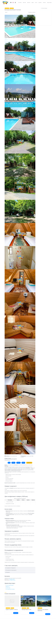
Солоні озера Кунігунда (9, 585)
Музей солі (7, 586)
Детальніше (48, 614)
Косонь (36, 2)
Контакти (18, 462)
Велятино (28, 2)
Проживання (7, 8)
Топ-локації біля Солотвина (10, 589)
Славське (44, 2)
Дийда (33, 2)
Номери (13, 462)
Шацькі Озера (49, 2)
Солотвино (20, 2)
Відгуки (23, 462)
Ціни (9, 462)
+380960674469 (29, 462)
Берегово (24, 2)
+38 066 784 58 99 (12, 580)
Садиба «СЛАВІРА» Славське (12, 609)
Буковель (40, 2)
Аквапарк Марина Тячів (26, 609)
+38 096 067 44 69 (11, 579)
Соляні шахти (8, 587)
